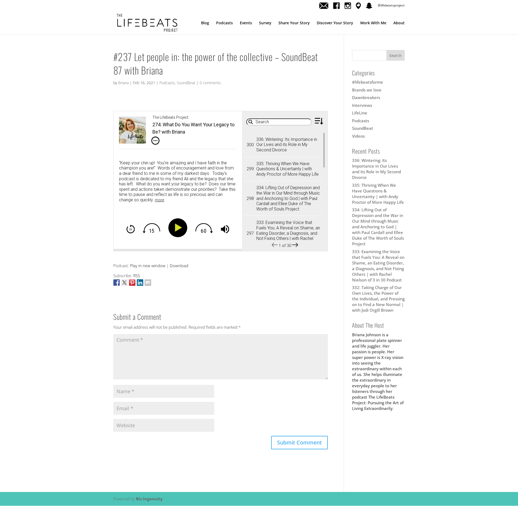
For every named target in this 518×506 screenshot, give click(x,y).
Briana (123, 82)
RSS (136, 275)
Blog (205, 23)
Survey (265, 23)
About (399, 23)
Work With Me (373, 23)
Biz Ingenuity (149, 498)
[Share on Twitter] (124, 282)
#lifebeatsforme (367, 82)
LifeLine (359, 113)
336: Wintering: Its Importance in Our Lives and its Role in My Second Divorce (376, 169)
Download (179, 265)
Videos (358, 136)
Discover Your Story (335, 23)
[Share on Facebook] (116, 282)
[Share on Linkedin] (140, 282)
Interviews (362, 105)
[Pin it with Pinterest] (132, 282)
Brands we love (366, 90)
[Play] (179, 228)
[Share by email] (148, 282)
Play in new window (147, 265)
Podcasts (224, 23)
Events (246, 23)
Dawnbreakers (366, 97)
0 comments (210, 82)
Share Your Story (294, 23)
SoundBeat (186, 82)
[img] (155, 141)
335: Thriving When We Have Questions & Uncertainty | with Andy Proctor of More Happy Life (378, 193)
